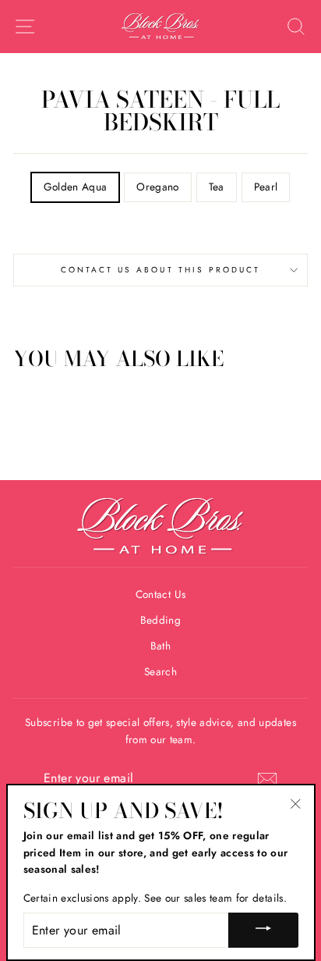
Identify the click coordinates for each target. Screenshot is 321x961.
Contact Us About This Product (161, 270)
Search (160, 671)
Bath (160, 645)
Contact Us (160, 594)
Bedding (160, 620)
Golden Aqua (76, 186)
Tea (216, 186)
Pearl (266, 186)
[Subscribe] (267, 779)
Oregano (157, 186)
